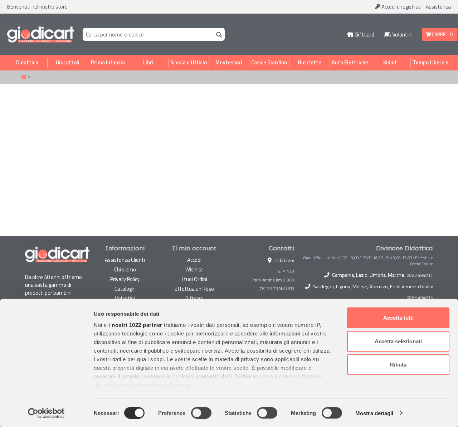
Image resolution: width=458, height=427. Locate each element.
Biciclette (309, 63)
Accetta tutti (398, 318)
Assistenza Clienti (125, 260)
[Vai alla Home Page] (23, 77)
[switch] (201, 412)
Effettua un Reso (194, 289)
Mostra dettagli (374, 413)
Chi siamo (125, 269)
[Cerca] (217, 34)
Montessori (228, 63)
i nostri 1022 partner (135, 325)
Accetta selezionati (398, 341)
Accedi (401, 7)
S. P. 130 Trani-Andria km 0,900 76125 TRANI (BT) (273, 280)
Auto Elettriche (350, 63)
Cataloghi (125, 289)
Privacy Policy (125, 279)
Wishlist (194, 269)
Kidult (390, 63)
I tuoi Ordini (194, 279)
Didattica (27, 63)
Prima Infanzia (108, 63)
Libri (148, 63)
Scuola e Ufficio (188, 63)
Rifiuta (398, 365)
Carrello (442, 34)
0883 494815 (420, 297)
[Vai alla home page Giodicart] (40, 34)
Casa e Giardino (269, 63)
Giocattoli (67, 63)
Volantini (402, 34)
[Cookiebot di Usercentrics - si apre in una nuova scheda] (46, 413)
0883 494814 (420, 275)
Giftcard (363, 34)
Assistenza (438, 7)
